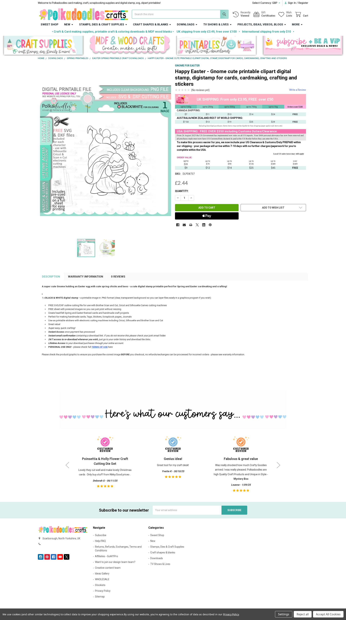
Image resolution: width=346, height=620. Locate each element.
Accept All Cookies (328, 614)
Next (278, 465)
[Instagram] (40, 557)
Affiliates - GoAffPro (106, 556)
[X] (197, 225)
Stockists (100, 585)
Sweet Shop (49, 24)
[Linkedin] (204, 225)
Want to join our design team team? (115, 562)
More (296, 24)
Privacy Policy (102, 590)
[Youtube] (60, 557)
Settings (283, 614)
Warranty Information (85, 276)
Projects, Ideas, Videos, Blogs (260, 24)
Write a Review (297, 89)
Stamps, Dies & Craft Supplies (101, 24)
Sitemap (100, 596)
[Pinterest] (210, 225)
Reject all (303, 614)
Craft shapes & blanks (150, 24)
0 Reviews (118, 276)
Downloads (185, 24)
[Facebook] (178, 225)
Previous (67, 465)
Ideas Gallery (102, 573)
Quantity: (181, 191)
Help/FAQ (100, 541)
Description (51, 276)
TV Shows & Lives (216, 24)
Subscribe (100, 535)
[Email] (184, 225)
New (67, 24)
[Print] (191, 225)
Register (303, 3)
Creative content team (108, 567)
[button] (43, 46)
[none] (105, 150)
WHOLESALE (102, 579)
